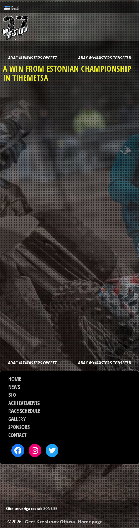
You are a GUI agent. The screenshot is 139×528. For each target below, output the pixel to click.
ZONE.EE (50, 508)
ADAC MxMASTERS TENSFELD (107, 57)
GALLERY (17, 419)
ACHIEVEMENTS (24, 402)
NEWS (14, 386)
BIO (12, 394)
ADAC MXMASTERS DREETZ (30, 57)
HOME (14, 378)
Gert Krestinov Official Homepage (64, 521)
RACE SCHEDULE (24, 410)
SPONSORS (19, 426)
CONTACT (17, 435)
